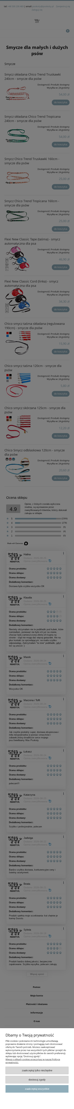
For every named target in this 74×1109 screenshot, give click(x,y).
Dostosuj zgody (37, 1079)
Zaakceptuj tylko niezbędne (37, 1070)
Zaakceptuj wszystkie (37, 1088)
